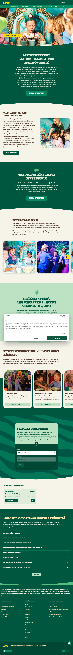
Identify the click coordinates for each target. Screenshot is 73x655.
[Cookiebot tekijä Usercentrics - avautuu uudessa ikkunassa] (61, 316)
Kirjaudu (63, 2)
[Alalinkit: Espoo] (30, 604)
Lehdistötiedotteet (54, 611)
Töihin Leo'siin (53, 606)
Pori (26, 627)
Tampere (27, 635)
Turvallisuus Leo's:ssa (55, 614)
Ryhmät (3, 609)
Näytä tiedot (62, 333)
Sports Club (48, 6)
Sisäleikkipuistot (13, 6)
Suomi (7, 651)
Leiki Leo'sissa (25, 6)
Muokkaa (35, 338)
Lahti (26, 619)
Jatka (20, 464)
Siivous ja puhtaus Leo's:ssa (56, 616)
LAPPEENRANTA (9, 491)
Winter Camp (5, 614)
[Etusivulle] (6, 2)
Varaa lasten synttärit (7, 606)
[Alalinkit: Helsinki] (31, 607)
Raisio (27, 629)
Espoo (26, 604)
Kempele (27, 614)
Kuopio (27, 617)
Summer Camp (5, 611)
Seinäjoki (27, 632)
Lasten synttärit (37, 6)
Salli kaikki (57, 338)
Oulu (26, 624)
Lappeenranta (29, 622)
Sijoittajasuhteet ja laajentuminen (58, 609)
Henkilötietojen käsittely (18, 645)
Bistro (56, 6)
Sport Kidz (4, 616)
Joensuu (27, 609)
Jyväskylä (28, 612)
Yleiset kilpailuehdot (40, 645)
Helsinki (27, 606)
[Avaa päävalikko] (69, 2)
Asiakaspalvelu (53, 604)
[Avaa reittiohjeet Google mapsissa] (33, 500)
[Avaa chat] (69, 643)
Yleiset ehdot (29, 645)
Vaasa (26, 637)
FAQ (63, 6)
